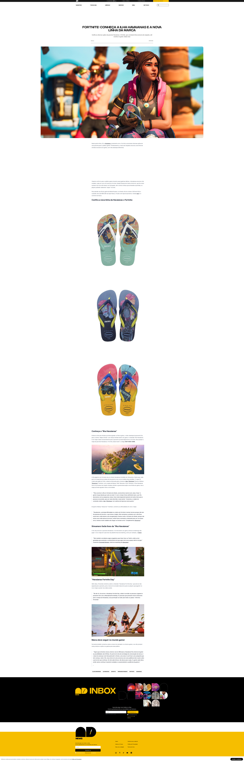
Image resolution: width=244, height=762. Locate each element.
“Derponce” (95, 483)
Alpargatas (125, 542)
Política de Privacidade (133, 744)
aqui (138, 193)
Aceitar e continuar (236, 759)
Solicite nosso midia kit (133, 741)
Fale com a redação (119, 747)
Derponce (137, 520)
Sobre (116, 741)
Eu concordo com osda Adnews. (132, 716)
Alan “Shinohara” (130, 481)
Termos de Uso (130, 716)
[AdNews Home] (77, 1)
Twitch (140, 532)
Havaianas (108, 143)
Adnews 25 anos (119, 744)
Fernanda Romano (104, 542)
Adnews (92, 40)
